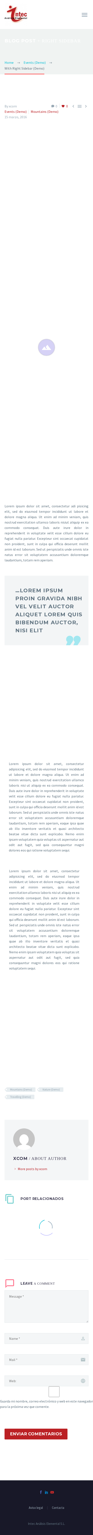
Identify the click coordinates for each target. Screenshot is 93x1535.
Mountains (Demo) (44, 111)
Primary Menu (84, 15)
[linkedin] (46, 1492)
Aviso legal (36, 1507)
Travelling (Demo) (20, 1097)
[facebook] (41, 1492)
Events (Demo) (16, 111)
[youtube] (52, 1492)
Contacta (58, 1507)
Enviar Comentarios (36, 1433)
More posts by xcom (32, 1169)
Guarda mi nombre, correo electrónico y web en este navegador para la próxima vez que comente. (46, 1404)
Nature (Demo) (51, 1089)
